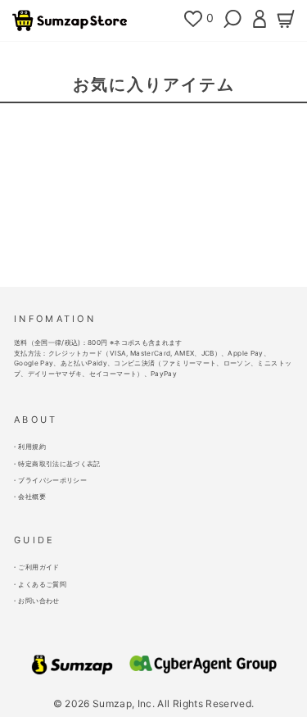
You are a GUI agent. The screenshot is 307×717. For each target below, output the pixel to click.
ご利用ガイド (38, 567)
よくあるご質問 (41, 584)
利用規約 (31, 446)
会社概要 (31, 496)
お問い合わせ (38, 601)
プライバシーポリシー (52, 480)
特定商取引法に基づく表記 (59, 464)
